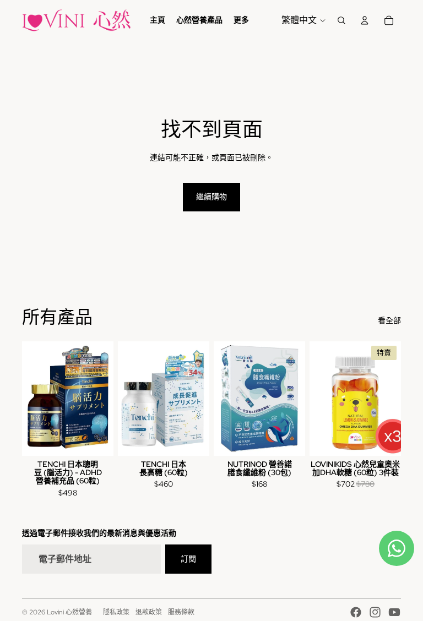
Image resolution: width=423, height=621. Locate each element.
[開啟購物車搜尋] (341, 20)
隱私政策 (116, 612)
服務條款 (181, 612)
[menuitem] (241, 20)
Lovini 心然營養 (69, 612)
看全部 (389, 320)
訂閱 (188, 559)
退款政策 (148, 612)
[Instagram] (375, 612)
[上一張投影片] (318, 398)
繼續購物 (211, 196)
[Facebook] (355, 612)
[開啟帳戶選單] (364, 20)
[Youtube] (394, 612)
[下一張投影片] (392, 398)
